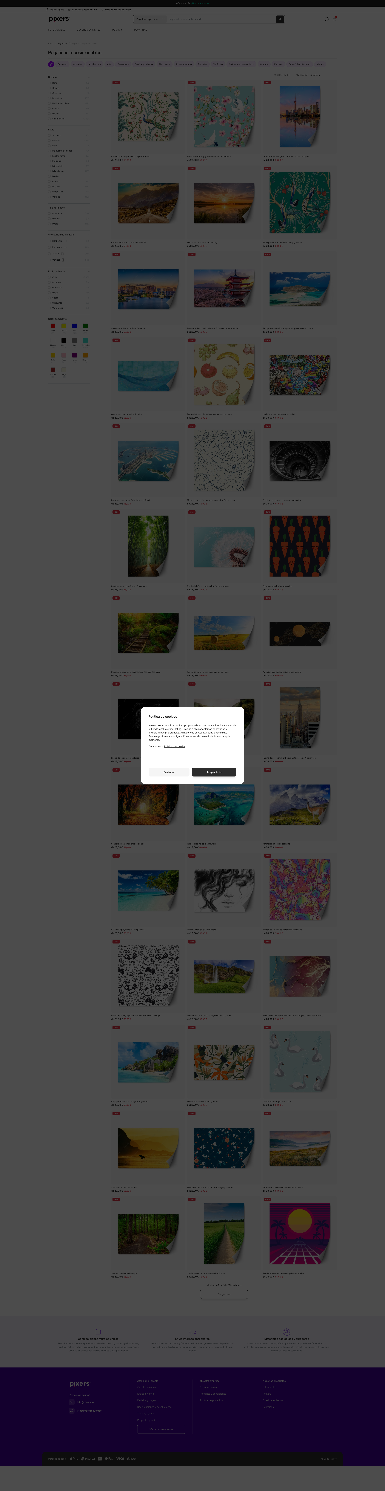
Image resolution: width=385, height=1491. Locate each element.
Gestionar (169, 772)
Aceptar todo (214, 772)
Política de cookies (174, 746)
